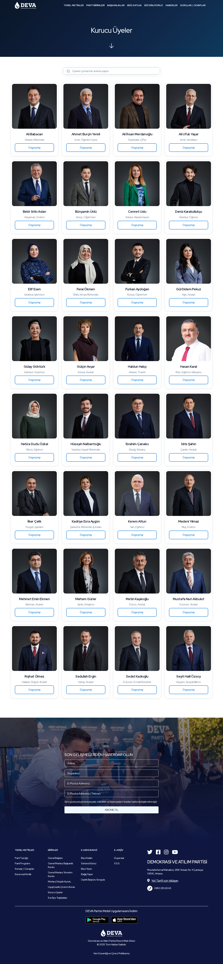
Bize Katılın (86, 858)
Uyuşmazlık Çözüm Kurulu (61, 887)
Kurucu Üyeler (55, 892)
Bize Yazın (86, 868)
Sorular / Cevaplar (24, 868)
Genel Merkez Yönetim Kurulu (60, 874)
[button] (34, 147)
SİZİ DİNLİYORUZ (153, 5)
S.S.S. (117, 863)
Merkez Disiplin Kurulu (59, 881)
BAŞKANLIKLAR (116, 5)
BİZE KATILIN (134, 5)
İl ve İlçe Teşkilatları (57, 897)
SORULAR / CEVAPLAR (193, 5)
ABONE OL (111, 810)
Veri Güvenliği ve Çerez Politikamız (111, 953)
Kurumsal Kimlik (23, 874)
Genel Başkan (55, 858)
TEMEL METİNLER (74, 5)
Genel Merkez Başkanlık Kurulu (60, 865)
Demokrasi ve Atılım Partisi (25, 5)
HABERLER (172, 5)
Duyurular (119, 858)
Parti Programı (22, 863)
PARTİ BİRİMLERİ (95, 5)
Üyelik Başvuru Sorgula (93, 879)
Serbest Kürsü (88, 863)
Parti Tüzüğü (21, 858)
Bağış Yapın (87, 874)
